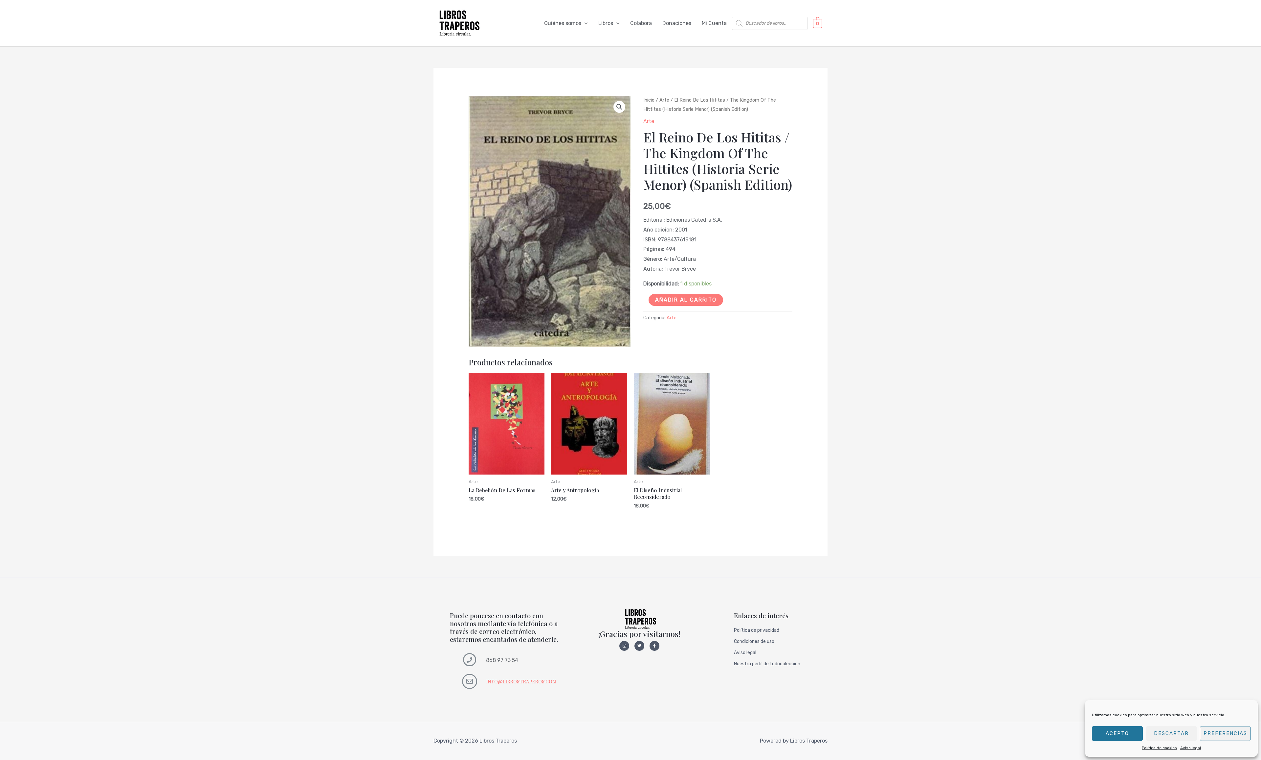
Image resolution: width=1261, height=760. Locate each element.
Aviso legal (1190, 748)
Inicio (648, 100)
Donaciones (676, 23)
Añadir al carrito (686, 300)
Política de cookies (1159, 748)
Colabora (641, 23)
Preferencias (1225, 733)
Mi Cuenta (714, 23)
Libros (605, 23)
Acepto (1117, 733)
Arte (664, 100)
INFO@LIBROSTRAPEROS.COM (521, 681)
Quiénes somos (562, 23)
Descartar (1171, 733)
